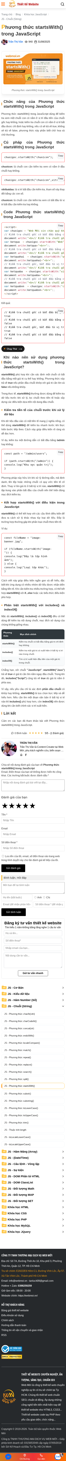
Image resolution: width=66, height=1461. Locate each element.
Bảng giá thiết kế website (15, 1310)
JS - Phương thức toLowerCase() (21, 1108)
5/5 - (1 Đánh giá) (54, 733)
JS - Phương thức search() (18, 1072)
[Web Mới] (21, 754)
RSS (4, 1335)
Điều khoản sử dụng (12, 1315)
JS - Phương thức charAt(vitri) (19, 1014)
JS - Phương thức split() (16, 1079)
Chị (48, 897)
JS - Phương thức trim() (16, 1122)
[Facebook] (25, 754)
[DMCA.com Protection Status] (11, 1358)
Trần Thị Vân (15, 41)
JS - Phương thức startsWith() (19, 1086)
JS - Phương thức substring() (19, 1101)
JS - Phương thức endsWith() (19, 1035)
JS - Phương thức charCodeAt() (20, 1021)
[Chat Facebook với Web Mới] (8, 1457)
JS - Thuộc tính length (15, 1130)
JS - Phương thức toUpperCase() (21, 1115)
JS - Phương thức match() (17, 1050)
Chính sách (7, 1320)
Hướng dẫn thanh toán (13, 1325)
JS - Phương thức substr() (17, 1093)
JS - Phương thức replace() (18, 1064)
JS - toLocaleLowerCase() (17, 1137)
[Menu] (3, 5)
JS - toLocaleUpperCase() (17, 1144)
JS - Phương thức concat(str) (19, 1028)
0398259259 (25, 1285)
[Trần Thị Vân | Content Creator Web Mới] (9, 749)
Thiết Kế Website (28, 4)
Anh (39, 897)
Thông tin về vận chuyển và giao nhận (22, 1330)
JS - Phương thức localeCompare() (22, 1043)
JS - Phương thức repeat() (17, 1057)
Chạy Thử (12, 349)
